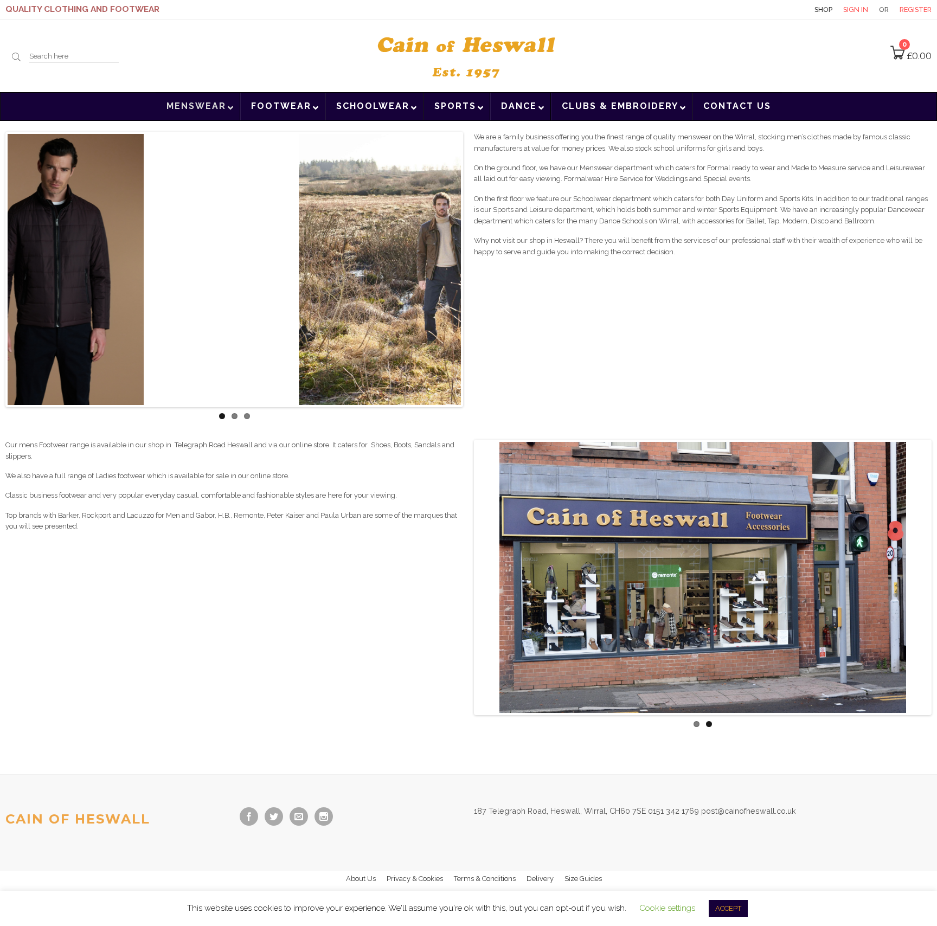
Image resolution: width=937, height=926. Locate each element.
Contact (784, 9)
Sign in (855, 9)
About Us (361, 876)
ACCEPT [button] (728, 908)
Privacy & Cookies (415, 876)
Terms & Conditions (485, 876)
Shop (823, 9)
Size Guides (583, 876)
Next (477, 269)
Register (916, 9)
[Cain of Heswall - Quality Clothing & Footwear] (468, 55)
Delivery (540, 876)
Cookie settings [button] (667, 908)
